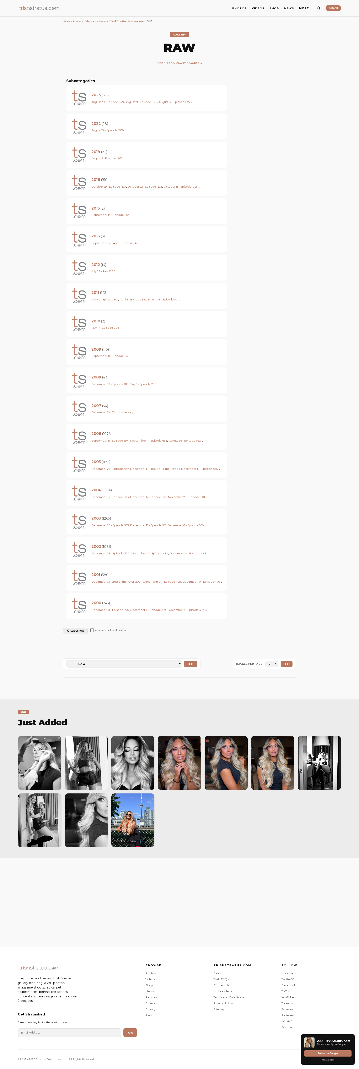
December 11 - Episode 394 (148, 609)
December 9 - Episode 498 (188, 553)
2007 (96, 406)
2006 (96, 433)
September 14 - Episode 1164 (110, 214)
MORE (304, 8)
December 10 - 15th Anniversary (112, 412)
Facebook (289, 985)
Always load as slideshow (111, 630)
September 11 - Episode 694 (110, 440)
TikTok (286, 991)
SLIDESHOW (77, 631)
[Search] (318, 8)
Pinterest (288, 1015)
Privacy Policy (223, 1003)
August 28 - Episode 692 (185, 440)
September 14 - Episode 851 (110, 356)
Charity (150, 1009)
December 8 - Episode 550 (185, 525)
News (149, 991)
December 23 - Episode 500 (110, 553)
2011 (95, 292)
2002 (96, 546)
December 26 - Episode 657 (110, 468)
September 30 (101, 243)
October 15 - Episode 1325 (181, 186)
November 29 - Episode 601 (186, 497)
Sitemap (219, 1009)
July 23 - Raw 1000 (103, 271)
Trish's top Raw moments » (179, 63)
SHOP (274, 8)
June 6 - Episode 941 (104, 299)
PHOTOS (239, 8)
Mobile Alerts (223, 991)
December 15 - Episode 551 (148, 525)
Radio (149, 1015)
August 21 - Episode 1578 (141, 102)
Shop (149, 985)
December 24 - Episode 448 (162, 581)
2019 (95, 152)
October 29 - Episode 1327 (108, 186)
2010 (95, 321)
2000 (96, 603)
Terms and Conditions (229, 997)
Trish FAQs (221, 979)
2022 (96, 123)
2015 (95, 208)
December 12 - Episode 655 (199, 468)
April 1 (116, 243)
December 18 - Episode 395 (110, 609)
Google (287, 1027)
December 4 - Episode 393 (186, 609)
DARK (334, 8)
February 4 (129, 243)
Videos (150, 979)
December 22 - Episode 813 (109, 384)
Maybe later (328, 1060)
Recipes (151, 997)
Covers (150, 1003)
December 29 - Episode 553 (110, 525)
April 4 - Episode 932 (133, 299)
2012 (95, 264)
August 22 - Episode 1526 (107, 130)
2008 (96, 377)
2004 (96, 490)
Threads (287, 1003)
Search (219, 973)
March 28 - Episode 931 (163, 299)
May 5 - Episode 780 (143, 384)
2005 (96, 462)
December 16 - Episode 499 (149, 553)
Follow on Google (328, 1053)
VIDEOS (258, 8)
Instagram (289, 973)
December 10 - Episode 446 (201, 581)
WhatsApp (289, 1021)
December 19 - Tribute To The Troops (155, 468)
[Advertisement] (179, 901)
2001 (95, 574)
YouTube (288, 997)
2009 (96, 349)
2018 (95, 179)
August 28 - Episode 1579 (107, 102)
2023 (96, 95)
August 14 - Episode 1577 (174, 102)
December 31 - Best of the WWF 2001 (116, 581)
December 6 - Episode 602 (148, 497)
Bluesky (287, 1009)
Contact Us (221, 985)
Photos (150, 973)
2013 (95, 236)
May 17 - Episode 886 (105, 327)
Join (130, 1032)
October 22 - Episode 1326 (145, 186)
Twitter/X (288, 979)
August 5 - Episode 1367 (106, 158)
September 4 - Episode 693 (148, 440)
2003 (96, 518)
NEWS (289, 8)
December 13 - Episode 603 (110, 497)
